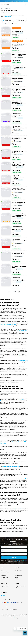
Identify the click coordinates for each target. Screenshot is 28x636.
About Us (2, 570)
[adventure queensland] (8, 609)
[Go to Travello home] (6, 5)
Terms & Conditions (4, 572)
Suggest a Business (4, 586)
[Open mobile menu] (2, 5)
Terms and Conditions (16, 560)
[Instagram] (4, 595)
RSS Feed (16, 577)
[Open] (26, 554)
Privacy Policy (24, 560)
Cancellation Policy (4, 577)
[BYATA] (2, 609)
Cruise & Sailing (8, 8)
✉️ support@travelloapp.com (20, 586)
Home (2, 8)
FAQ (15, 572)
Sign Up (14, 557)
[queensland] (14, 609)
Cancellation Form (18, 575)
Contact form (17, 587)
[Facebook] (1, 595)
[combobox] (13, 554)
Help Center (17, 573)
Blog (1, 573)
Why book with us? (18, 570)
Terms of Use (3, 578)
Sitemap (16, 578)
